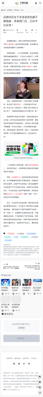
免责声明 (25, 358)
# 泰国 (16, 237)
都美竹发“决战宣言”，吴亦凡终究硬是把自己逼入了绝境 (16, 289)
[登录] (36, 3)
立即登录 (21, 328)
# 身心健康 (8, 240)
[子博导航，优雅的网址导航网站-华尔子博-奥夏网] (21, 3)
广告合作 (34, 358)
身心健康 (18, 194)
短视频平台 (16, 177)
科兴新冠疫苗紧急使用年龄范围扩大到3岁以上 (16, 306)
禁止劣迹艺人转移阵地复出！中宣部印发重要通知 (37, 289)
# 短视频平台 (25, 237)
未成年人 (10, 194)
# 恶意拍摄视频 (31, 233)
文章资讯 (9, 10)
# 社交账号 (35, 237)
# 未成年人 (8, 237)
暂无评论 (8, 314)
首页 (4, 10)
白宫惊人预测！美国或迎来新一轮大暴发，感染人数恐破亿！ (5, 306)
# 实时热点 (11, 233)
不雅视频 (10, 44)
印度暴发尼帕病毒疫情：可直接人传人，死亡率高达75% (26, 289)
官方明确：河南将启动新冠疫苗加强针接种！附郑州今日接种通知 (5, 289)
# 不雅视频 (20, 233)
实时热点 (16, 10)
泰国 (18, 104)
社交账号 (28, 66)
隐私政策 (17, 358)
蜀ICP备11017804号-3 (27, 387)
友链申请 (9, 358)
